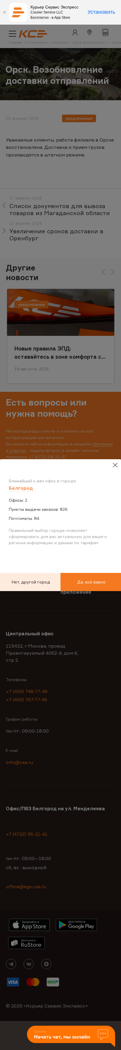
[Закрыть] (4, 12)
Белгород (21, 488)
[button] (71, 1037)
